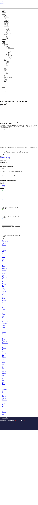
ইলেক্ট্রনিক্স (7, 61)
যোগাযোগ (3, 89)
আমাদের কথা (3, 87)
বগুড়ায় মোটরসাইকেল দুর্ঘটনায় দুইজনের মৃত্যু (6, 166)
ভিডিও (5, 81)
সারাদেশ (3, 14)
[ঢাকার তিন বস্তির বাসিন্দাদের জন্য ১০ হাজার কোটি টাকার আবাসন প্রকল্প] (7, 234)
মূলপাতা (3, 10)
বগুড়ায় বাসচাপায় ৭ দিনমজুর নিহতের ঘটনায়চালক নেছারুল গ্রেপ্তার (10, 207)
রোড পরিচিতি (7, 29)
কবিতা (6, 72)
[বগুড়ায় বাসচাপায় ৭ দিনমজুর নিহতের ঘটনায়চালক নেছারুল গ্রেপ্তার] (7, 206)
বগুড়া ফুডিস (5, 34)
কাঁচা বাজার (7, 62)
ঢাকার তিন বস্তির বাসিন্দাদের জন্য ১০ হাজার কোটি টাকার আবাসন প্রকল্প (11, 235)
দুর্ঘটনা (4, 74)
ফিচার (4, 76)
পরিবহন (5, 70)
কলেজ (9, 52)
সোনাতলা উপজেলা (6, 26)
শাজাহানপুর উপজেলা (6, 22)
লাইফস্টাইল (5, 59)
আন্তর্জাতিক (4, 12)
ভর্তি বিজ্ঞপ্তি (7, 46)
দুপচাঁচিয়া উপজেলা (6, 20)
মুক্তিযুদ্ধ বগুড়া (8, 30)
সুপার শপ (7, 66)
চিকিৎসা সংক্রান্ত (10, 55)
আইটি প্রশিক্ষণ (10, 58)
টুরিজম (5, 75)
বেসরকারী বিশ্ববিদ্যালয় (11, 51)
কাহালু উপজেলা (6, 18)
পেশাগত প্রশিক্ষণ (8, 54)
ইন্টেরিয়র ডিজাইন (10, 56)
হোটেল (7, 31)
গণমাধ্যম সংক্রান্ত (10, 57)
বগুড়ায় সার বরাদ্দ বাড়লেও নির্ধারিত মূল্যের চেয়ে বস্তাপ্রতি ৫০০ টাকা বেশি (11, 226)
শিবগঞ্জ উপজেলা (6, 23)
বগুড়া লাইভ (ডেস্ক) (2, 103)
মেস (6, 32)
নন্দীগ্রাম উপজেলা (6, 21)
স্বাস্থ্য (5, 68)
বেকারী (7, 35)
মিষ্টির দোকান (7, 36)
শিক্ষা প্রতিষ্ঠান (8, 47)
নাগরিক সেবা (5, 79)
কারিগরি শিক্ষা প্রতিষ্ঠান (11, 48)
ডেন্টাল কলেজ (9, 50)
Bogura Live (16, 420)
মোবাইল (7, 65)
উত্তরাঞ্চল (4, 39)
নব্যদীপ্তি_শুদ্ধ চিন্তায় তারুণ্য (8, 77)
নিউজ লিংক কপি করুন (12, 158)
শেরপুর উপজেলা (6, 24)
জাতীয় (3, 11)
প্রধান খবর (5, 67)
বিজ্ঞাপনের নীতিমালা (4, 88)
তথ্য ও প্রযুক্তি (6, 44)
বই (6, 64)
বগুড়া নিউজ (2, 157)
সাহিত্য (5, 71)
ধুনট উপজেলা (5, 19)
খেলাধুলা (3, 42)
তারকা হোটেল (7, 27)
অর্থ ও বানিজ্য (5, 69)
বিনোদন (3, 41)
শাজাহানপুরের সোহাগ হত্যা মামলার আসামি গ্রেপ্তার (8, 180)
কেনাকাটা (5, 60)
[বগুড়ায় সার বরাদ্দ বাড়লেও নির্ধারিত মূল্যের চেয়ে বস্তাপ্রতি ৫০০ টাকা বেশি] (7, 225)
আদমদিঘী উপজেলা (6, 17)
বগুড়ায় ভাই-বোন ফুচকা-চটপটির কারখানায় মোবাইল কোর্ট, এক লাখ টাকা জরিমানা (11, 216)
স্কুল (8, 53)
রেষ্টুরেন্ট (7, 37)
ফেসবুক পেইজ (4, 83)
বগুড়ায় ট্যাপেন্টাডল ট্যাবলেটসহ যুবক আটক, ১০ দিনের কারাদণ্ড (9, 175)
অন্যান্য (3, 43)
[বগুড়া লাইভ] (2, 3)
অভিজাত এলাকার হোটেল (9, 33)
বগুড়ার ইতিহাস (8, 28)
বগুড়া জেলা (4, 15)
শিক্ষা (4, 45)
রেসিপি (7, 38)
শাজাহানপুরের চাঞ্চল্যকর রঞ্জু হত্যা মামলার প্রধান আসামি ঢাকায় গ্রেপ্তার (11, 171)
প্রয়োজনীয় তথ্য (6, 80)
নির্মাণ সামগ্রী (7, 63)
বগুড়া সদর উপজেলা (6, 16)
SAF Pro (25, 420)
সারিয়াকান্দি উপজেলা (6, 25)
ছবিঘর (4, 78)
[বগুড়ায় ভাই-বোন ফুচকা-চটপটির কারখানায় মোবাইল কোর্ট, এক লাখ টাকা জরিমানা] (7, 215)
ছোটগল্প (7, 73)
